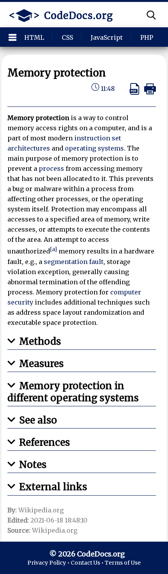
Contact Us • (88, 562)
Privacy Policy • (49, 562)
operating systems (94, 148)
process (51, 168)
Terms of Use (123, 562)
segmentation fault (74, 262)
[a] (53, 249)
